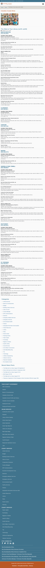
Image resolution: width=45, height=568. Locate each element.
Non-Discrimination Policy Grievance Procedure (13, 549)
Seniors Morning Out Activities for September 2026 (14, 370)
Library (4, 329)
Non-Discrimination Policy (8, 547)
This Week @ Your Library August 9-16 (11, 376)
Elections (5, 315)
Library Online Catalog (7, 417)
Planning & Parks (6, 335)
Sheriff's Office (6, 343)
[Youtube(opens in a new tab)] (13, 543)
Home (2, 7)
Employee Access (6, 403)
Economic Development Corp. (9, 470)
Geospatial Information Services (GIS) (11, 490)
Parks (4, 331)
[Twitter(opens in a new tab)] (5, 543)
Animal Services (6, 301)
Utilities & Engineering (8, 355)
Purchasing (5, 339)
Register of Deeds (7, 341)
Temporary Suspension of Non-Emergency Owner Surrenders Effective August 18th (21, 378)
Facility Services (6, 484)
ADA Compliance (6, 386)
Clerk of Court (6, 309)
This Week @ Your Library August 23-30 (11, 372)
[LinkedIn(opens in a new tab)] (10, 543)
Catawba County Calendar (8, 400)
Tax (4, 351)
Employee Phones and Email (8, 406)
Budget (4, 305)
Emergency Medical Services (9, 317)
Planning (4, 504)
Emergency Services (7, 319)
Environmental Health (7, 321)
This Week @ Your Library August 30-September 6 (14, 368)
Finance (5, 323)
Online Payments (6, 423)
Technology (5, 353)
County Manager (6, 311)
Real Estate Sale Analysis (8, 434)
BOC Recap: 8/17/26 (7, 374)
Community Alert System (8, 411)
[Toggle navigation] (43, 4)
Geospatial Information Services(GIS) (11, 325)
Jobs (3, 445)
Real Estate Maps (6, 431)
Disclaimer (14, 565)
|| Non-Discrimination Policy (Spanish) (27, 556)
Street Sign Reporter (7, 425)
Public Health (6, 337)
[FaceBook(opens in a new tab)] (3, 543)
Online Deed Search (6, 420)
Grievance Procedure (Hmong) (9, 558)
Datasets (4, 414)
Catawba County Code (7, 395)
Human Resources (7, 327)
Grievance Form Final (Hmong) (9, 554)
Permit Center (6, 333)
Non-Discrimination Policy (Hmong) (10, 556)
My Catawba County (7, 361)
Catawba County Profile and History (10, 398)
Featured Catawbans (7, 359)
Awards (4, 389)
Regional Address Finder (8, 437)
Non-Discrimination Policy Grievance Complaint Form (14, 551)
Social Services (6, 345)
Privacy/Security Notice (23, 565)
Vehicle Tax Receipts (7, 428)
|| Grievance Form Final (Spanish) (24, 554)
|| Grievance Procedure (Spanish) (23, 558)
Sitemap (31, 565)
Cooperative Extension (7, 462)
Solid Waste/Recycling (8, 349)
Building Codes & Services (8, 307)
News (6, 7)
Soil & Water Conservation (8, 347)
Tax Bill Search (5, 440)
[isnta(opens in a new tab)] (8, 543)
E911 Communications (8, 313)
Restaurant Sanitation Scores (9, 442)
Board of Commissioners (8, 303)
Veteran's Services (7, 357)
